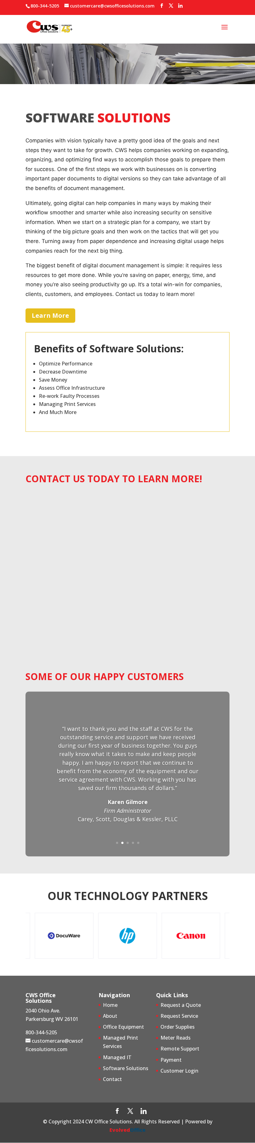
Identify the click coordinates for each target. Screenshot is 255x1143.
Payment (171, 1059)
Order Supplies (177, 1026)
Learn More (50, 315)
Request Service (179, 1015)
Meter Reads (175, 1037)
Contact (112, 1079)
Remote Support (179, 1048)
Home (110, 1005)
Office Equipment (123, 1026)
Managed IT (117, 1057)
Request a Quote (180, 1005)
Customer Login (179, 1070)
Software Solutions (125, 1068)
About (110, 1015)
